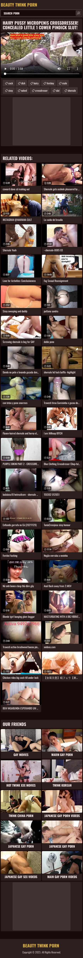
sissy (10, 90)
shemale (72, 90)
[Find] (78, 13)
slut (57, 90)
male (64, 83)
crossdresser (41, 90)
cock (10, 83)
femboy (50, 83)
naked (24, 90)
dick (23, 83)
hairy (36, 83)
